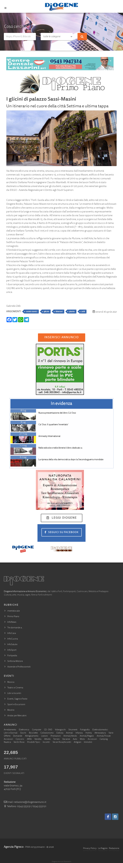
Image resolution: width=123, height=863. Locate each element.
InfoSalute (12, 644)
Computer (36, 730)
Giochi (23, 733)
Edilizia (60, 733)
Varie (111, 733)
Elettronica (24, 730)
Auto (75, 739)
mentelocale (13, 611)
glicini (46, 311)
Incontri (46, 742)
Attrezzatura (100, 733)
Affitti (29, 739)
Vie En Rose (19, 742)
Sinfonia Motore (15, 661)
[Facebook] (108, 817)
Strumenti (72, 730)
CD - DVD (48, 730)
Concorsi (20, 739)
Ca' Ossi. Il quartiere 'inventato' (53, 425)
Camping (104, 739)
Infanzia (79, 733)
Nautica (7, 742)
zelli (83, 311)
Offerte (7, 736)
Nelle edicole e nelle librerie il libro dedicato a (60, 448)
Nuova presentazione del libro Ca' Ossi (57, 413)
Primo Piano (13, 617)
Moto (82, 739)
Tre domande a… (15, 628)
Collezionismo (47, 733)
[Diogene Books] (61, 548)
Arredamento (10, 730)
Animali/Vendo (70, 736)
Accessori (8, 739)
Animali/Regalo (87, 736)
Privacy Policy (90, 848)
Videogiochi (60, 730)
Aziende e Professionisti (19, 667)
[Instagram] (115, 817)
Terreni (56, 739)
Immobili (88, 742)
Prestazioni (56, 736)
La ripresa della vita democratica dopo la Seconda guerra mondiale (70, 460)
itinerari (59, 311)
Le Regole (102, 848)
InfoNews (11, 622)
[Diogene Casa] (23, 548)
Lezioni (44, 736)
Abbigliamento (31, 736)
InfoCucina (12, 639)
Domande (17, 736)
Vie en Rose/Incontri (62, 742)
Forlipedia (12, 656)
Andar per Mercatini (16, 716)
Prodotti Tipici (33, 742)
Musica (10, 682)
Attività (47, 739)
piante (72, 311)
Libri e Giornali (10, 733)
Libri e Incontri (14, 693)
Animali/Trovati (104, 736)
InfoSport (11, 650)
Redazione (114, 848)
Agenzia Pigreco (14, 847)
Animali (69, 733)
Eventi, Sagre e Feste (17, 699)
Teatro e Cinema (15, 688)
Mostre (10, 710)
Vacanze (66, 739)
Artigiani (77, 742)
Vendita (37, 739)
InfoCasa (11, 633)
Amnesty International (49, 436)
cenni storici (31, 311)
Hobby (89, 733)
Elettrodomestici (100, 730)
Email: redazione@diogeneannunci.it (26, 802)
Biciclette (33, 733)
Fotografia (85, 730)
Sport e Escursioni (16, 704)
